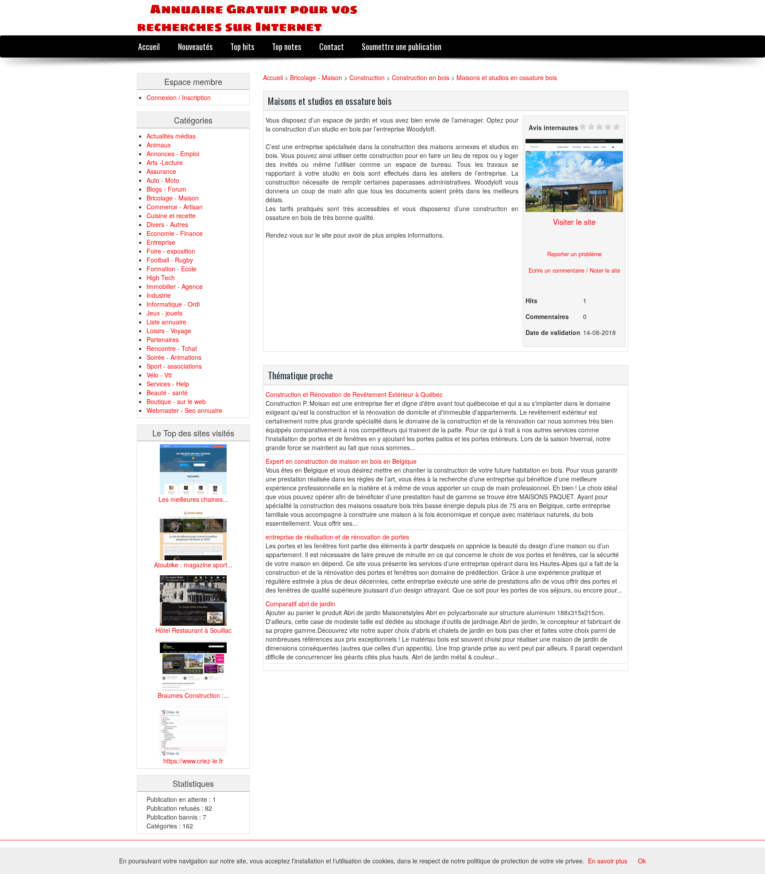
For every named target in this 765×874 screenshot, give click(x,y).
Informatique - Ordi (173, 304)
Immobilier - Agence (175, 286)
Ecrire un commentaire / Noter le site (574, 270)
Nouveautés (195, 46)
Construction (367, 77)
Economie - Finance (175, 233)
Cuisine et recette (171, 215)
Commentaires (547, 316)
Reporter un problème (574, 254)
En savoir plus (607, 860)
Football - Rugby (170, 259)
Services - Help (168, 383)
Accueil (149, 46)
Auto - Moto (163, 180)
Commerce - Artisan (175, 206)
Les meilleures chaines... (193, 499)
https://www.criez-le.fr (193, 760)
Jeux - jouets (164, 312)
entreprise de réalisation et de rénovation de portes (337, 536)
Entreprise (161, 242)
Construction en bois (420, 77)
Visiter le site (574, 221)
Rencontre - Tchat (172, 348)
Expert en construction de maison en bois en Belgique (341, 461)
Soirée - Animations (174, 357)
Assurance (161, 171)
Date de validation (552, 332)
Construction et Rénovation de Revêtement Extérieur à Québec (354, 394)
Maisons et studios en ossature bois (506, 77)
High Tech (161, 277)
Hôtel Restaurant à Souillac (193, 630)
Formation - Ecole (172, 268)
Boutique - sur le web (176, 401)
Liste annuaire (166, 321)
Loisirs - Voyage (169, 330)
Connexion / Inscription (179, 97)
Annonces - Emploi (173, 153)
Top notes (286, 46)
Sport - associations (174, 366)
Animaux (159, 144)
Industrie (159, 295)
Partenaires (163, 339)
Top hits (242, 46)
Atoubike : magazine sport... (193, 564)
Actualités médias (171, 135)
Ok (642, 860)
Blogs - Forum (166, 189)
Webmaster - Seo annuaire (184, 410)
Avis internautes (553, 127)
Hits (531, 300)
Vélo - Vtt (159, 374)
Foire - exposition (171, 250)
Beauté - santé (167, 392)
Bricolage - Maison (173, 197)
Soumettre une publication (401, 46)
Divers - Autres (167, 224)
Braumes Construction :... (193, 695)
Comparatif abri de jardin (300, 603)
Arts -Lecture (165, 162)
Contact (331, 46)
